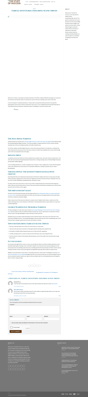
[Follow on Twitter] (72, 3)
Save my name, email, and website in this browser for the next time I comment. (30, 322)
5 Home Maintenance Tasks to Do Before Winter (70, 371)
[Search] (24, 1)
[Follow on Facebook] (66, 3)
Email (28, 316)
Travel (34, 8)
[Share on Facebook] (29, 266)
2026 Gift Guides (28, 4)
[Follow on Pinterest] (75, 3)
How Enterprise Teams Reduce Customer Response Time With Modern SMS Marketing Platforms (70, 354)
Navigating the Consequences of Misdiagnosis (47, 272)
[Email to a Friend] (34, 266)
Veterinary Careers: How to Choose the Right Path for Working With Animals (71, 348)
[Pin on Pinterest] (37, 266)
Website (46, 316)
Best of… (53, 1)
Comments (64, 357)
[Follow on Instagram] (68, 3)
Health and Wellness (45, 1)
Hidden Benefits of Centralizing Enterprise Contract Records (69, 361)
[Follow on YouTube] (79, 3)
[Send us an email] (73, 3)
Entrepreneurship (33, 1)
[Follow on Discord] (24, 366)
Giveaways (36, 4)
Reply (60, 286)
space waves (54, 283)
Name (11, 316)
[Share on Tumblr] (39, 266)
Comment (12, 304)
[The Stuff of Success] (15, 3)
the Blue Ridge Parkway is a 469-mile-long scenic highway (38, 141)
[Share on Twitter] (32, 266)
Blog (27, 1)
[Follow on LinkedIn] (77, 3)
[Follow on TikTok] (70, 3)
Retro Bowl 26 (17, 289)
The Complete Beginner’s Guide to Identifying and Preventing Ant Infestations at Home (70, 366)
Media (41, 4)
